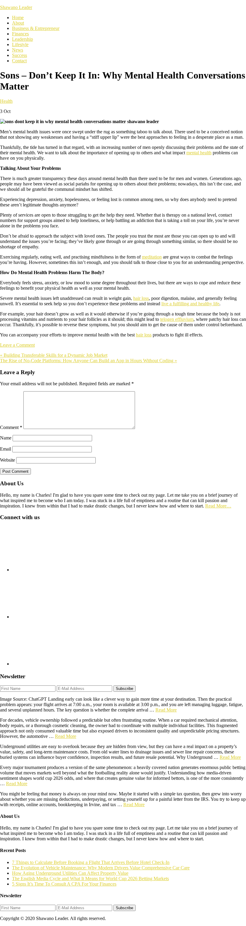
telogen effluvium (177, 319)
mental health (199, 152)
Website (7, 460)
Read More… (218, 505)
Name (5, 437)
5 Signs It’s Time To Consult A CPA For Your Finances (64, 883)
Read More (166, 709)
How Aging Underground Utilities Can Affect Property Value (70, 873)
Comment (11, 427)
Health (6, 101)
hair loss (141, 298)
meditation (152, 256)
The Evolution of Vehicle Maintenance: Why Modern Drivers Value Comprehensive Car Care (101, 867)
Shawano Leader (16, 7)
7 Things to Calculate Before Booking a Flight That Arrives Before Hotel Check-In (91, 862)
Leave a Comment (17, 345)
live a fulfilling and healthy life (190, 303)
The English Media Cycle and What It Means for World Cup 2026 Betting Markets (90, 878)
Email (5, 448)
